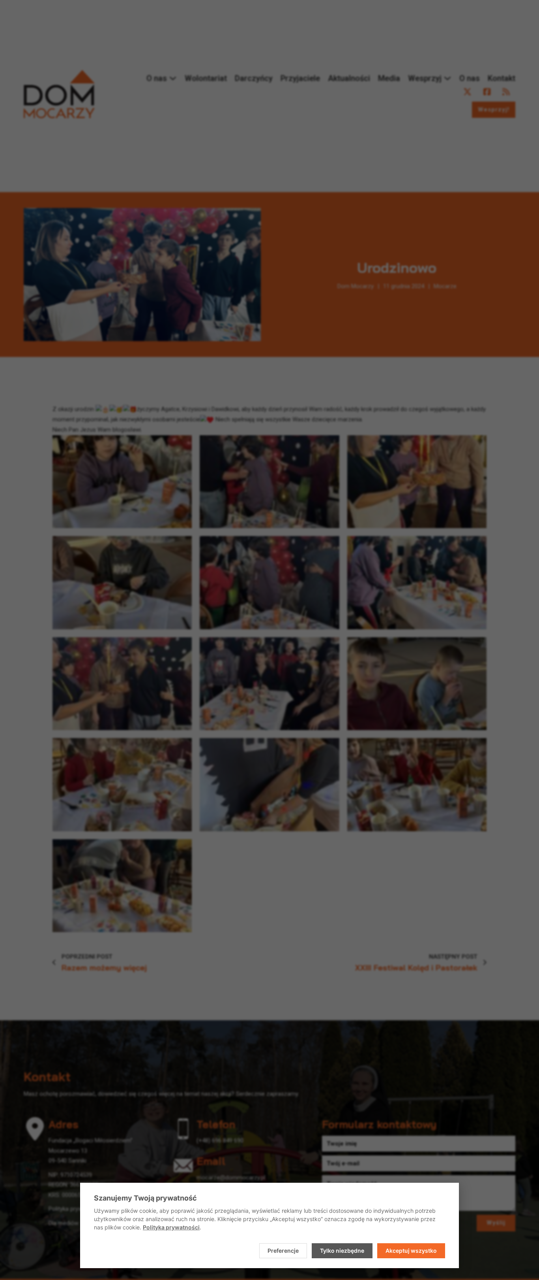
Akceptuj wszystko (411, 1250)
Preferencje (283, 1250)
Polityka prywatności (171, 1227)
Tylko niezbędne (342, 1250)
